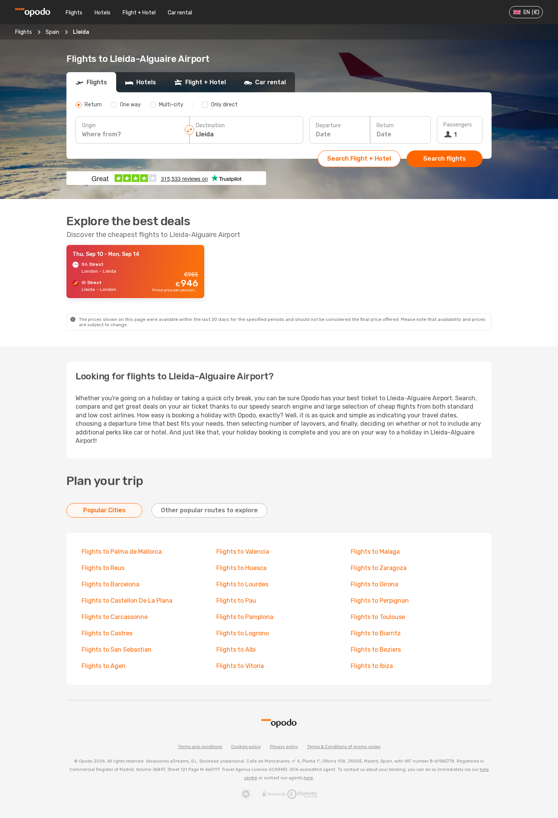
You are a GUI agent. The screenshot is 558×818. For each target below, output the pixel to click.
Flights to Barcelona (110, 584)
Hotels (102, 12)
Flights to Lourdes (242, 584)
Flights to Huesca (241, 568)
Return (385, 125)
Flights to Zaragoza (379, 568)
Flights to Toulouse (378, 617)
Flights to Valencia (242, 551)
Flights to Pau (236, 600)
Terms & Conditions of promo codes (343, 746)
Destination (210, 125)
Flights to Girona (374, 584)
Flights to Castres (107, 633)
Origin (89, 125)
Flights (74, 12)
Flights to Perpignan (380, 600)
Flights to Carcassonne (115, 617)
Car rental (180, 12)
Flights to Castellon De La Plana (127, 600)
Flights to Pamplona (244, 617)
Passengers (457, 125)
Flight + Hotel (139, 12)
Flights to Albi (236, 649)
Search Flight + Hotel (359, 158)
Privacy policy (284, 746)
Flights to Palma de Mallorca (122, 551)
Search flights (444, 158)
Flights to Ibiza (372, 666)
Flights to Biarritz (376, 633)
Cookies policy (246, 746)
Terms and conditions (200, 746)
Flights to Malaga (375, 551)
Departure (328, 125)
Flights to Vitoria (240, 666)
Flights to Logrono (242, 633)
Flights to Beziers (376, 649)
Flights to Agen (104, 666)
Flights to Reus (103, 568)
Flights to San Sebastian (116, 649)
